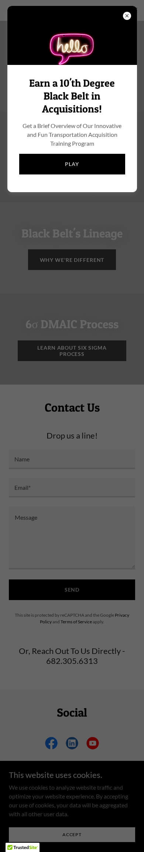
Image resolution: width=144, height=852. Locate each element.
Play (72, 164)
